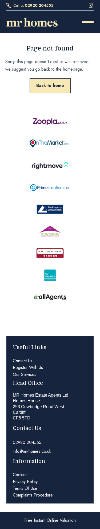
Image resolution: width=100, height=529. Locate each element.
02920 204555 (39, 5)
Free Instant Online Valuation (50, 520)
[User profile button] (91, 5)
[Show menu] (88, 22)
